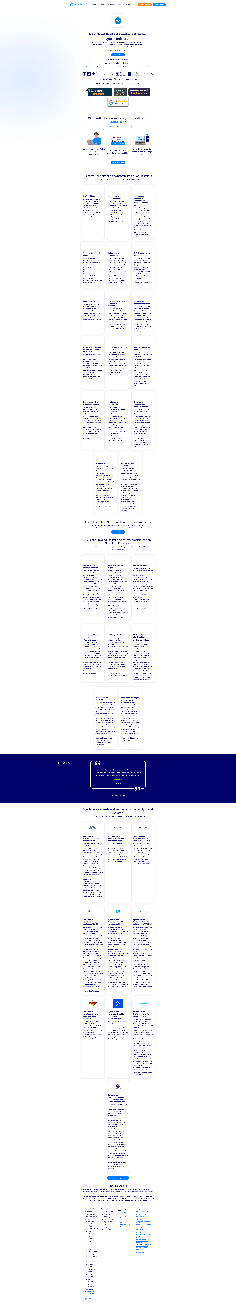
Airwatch (122, 1218)
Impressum (87, 1295)
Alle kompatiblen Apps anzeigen (118, 1178)
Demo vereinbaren (145, 4)
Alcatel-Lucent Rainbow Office (124, 1220)
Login (133, 4)
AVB (86, 1296)
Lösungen (94, 4)
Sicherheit (102, 4)
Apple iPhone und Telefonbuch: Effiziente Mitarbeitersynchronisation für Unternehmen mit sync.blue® (143, 1232)
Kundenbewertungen (90, 1293)
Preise (120, 4)
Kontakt (127, 4)
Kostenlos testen (159, 4)
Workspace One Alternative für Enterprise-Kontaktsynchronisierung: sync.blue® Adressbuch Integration (143, 1239)
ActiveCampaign (124, 1216)
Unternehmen (112, 4)
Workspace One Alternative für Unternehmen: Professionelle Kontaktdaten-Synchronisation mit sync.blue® (143, 1224)
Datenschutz (88, 1298)
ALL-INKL (122, 1223)
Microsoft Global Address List (124, 1213)
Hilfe (86, 1300)
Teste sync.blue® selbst (118, 795)
